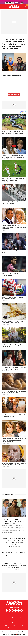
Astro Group (24, 634)
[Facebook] (7, 610)
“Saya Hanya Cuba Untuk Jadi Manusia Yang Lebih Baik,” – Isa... (13, 520)
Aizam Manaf (11, 546)
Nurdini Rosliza (5, 523)
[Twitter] (13, 610)
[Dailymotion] (21, 610)
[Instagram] (10, 610)
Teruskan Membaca (14, 94)
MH (11, 558)
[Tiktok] (15, 610)
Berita (11, 36)
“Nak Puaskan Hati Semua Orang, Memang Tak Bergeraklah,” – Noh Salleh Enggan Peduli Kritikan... (14, 565)
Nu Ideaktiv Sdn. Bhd (13, 634)
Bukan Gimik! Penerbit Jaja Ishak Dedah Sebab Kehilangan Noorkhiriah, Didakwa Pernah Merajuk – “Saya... (14, 554)
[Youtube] (18, 610)
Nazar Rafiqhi (6, 51)
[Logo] (14, 6)
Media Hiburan (5, 36)
